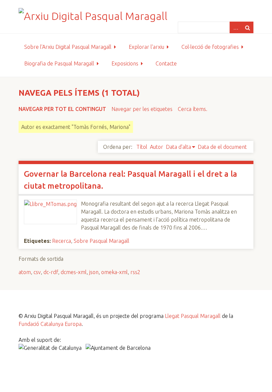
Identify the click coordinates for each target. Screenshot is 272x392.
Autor (156, 147)
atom (25, 272)
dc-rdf (50, 272)
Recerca (61, 241)
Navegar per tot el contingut (62, 109)
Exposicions (124, 63)
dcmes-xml (74, 272)
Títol (141, 147)
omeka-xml (114, 272)
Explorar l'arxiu (146, 47)
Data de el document (222, 147)
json (94, 272)
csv (37, 272)
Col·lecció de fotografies (210, 47)
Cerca (247, 27)
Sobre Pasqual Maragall (101, 241)
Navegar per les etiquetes (141, 109)
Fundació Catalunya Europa (50, 324)
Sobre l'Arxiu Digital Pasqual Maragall (67, 47)
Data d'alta (178, 147)
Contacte (166, 63)
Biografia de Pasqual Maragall (59, 63)
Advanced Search (235, 27)
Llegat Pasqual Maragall (193, 316)
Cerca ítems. (192, 109)
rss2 (135, 272)
